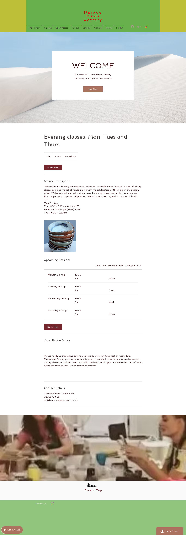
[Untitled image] (60, 236)
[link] (53, 167)
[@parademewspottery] (146, 26)
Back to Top (93, 490)
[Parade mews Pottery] (52, 504)
